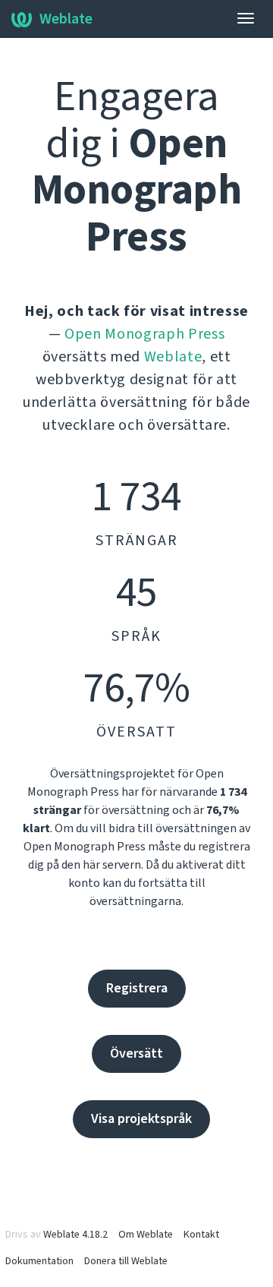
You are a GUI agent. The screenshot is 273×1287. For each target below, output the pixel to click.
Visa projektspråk (141, 1118)
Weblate (66, 19)
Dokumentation (39, 1261)
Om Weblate (145, 1234)
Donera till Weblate (126, 1261)
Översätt (136, 1053)
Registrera (137, 988)
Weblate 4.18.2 (75, 1234)
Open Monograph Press (144, 334)
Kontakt (201, 1234)
